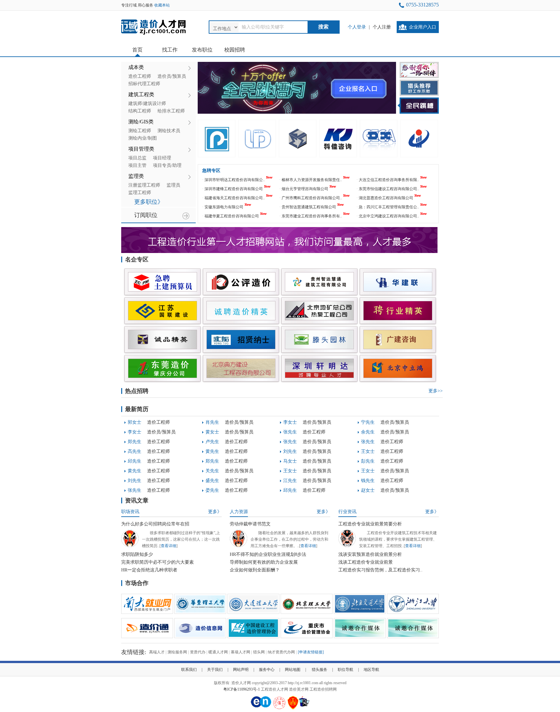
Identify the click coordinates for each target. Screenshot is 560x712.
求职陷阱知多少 (137, 554)
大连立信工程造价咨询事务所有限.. (389, 180)
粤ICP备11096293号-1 (241, 689)
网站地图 (292, 669)
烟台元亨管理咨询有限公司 (305, 189)
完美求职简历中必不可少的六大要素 (157, 562)
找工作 (170, 49)
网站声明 (241, 669)
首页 (137, 49)
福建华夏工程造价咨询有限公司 (231, 216)
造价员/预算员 (172, 76)
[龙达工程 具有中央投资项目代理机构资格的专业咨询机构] (257, 138)
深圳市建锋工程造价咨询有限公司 (233, 189)
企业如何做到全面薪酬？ (255, 570)
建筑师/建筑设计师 (147, 103)
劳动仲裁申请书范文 (250, 524)
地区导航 (371, 669)
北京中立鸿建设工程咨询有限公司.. (389, 216)
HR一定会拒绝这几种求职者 (149, 570)
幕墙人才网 (240, 652)
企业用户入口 (422, 27)
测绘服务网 (177, 652)
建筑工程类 (141, 94)
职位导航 (345, 669)
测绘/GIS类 (141, 121)
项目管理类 (141, 149)
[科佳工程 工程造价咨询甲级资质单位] (338, 138)
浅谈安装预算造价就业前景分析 (370, 554)
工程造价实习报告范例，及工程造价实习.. (380, 570)
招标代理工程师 (144, 83)
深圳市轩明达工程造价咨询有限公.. (234, 180)
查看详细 (168, 546)
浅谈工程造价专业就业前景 (365, 562)
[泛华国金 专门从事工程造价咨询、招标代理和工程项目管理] (216, 138)
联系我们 (189, 669)
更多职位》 (148, 202)
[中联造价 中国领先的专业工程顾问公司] (419, 138)
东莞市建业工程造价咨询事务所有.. (312, 216)
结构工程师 (139, 111)
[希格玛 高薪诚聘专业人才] (297, 138)
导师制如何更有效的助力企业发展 (264, 562)
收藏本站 (162, 5)
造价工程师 (139, 76)
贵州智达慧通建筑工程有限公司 (309, 207)
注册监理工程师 (144, 185)
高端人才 (157, 652)
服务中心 (266, 669)
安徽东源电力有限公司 (223, 207)
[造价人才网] (153, 35)
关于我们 (215, 669)
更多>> (435, 390)
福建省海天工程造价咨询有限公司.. (234, 198)
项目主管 (137, 165)
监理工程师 (139, 192)
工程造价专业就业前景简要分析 (370, 524)
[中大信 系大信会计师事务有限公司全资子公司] (378, 138)
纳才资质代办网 (281, 652)
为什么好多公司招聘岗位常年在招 (155, 524)
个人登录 (357, 27)
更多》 (215, 511)
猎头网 (259, 652)
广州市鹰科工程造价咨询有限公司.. (312, 198)
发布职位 (202, 49)
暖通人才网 (218, 652)
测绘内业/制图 (142, 138)
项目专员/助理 (167, 165)
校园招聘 (234, 49)
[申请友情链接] (311, 652)
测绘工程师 (139, 130)
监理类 (136, 176)
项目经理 (162, 157)
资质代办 (197, 652)
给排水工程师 (171, 111)
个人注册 (382, 27)
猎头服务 (319, 669)
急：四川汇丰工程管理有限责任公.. (389, 207)
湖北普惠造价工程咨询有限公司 (386, 198)
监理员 (173, 185)
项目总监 (137, 157)
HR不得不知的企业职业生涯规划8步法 (268, 554)
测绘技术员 (169, 130)
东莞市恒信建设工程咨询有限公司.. (389, 189)
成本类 (136, 67)
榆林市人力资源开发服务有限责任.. (312, 180)
